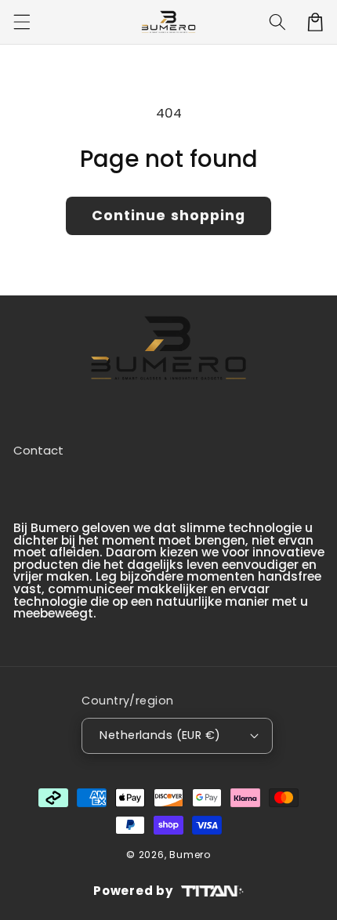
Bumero (190, 854)
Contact (38, 450)
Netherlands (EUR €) (160, 735)
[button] (21, 22)
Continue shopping (169, 215)
